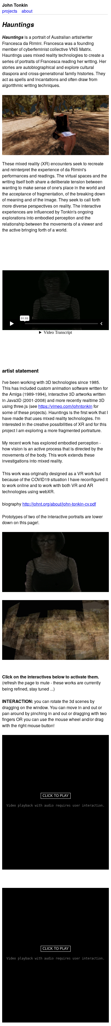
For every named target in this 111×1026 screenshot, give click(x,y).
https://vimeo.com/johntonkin (65, 406)
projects (9, 11)
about (27, 11)
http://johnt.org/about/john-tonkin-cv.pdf (59, 504)
